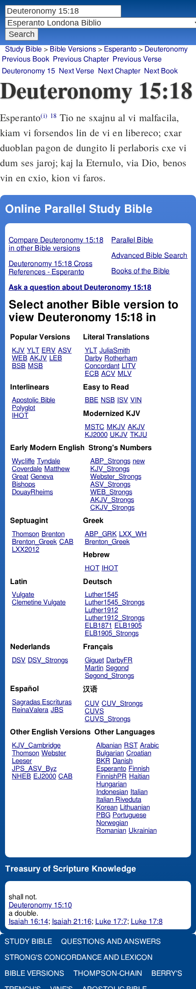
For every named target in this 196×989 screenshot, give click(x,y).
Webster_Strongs (115, 476)
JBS (57, 710)
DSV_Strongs (48, 660)
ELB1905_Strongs (112, 633)
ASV (65, 350)
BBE (91, 400)
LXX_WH (133, 534)
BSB (19, 366)
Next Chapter (119, 71)
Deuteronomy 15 (28, 71)
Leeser (22, 761)
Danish (123, 761)
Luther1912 (101, 610)
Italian (139, 792)
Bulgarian (110, 753)
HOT (92, 568)
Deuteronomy (166, 49)
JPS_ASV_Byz (34, 768)
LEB (55, 358)
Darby (93, 358)
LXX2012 (25, 549)
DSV (19, 660)
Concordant (102, 366)
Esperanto (111, 768)
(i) (44, 115)
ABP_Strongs (110, 461)
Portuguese (129, 815)
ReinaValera (30, 710)
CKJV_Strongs (112, 507)
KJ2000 (96, 434)
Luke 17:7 (111, 921)
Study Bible (23, 49)
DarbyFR (119, 660)
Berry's (166, 973)
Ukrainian (143, 830)
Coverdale (27, 469)
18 (53, 115)
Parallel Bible (132, 240)
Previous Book (25, 59)
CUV (92, 703)
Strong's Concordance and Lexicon (79, 957)
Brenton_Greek (34, 541)
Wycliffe (23, 461)
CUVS (94, 711)
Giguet (94, 660)
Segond (117, 668)
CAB (66, 541)
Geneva (42, 476)
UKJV (119, 434)
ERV (48, 350)
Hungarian (111, 784)
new (139, 461)
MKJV (116, 427)
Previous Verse (137, 59)
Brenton (53, 534)
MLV (125, 373)
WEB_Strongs (111, 492)
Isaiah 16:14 (28, 921)
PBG (103, 815)
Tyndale (48, 461)
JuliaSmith (114, 350)
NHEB (21, 776)
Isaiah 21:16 (72, 921)
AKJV (38, 358)
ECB (92, 373)
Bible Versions (73, 49)
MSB (35, 366)
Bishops (23, 484)
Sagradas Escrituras (42, 702)
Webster (53, 753)
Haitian (139, 776)
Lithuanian (135, 807)
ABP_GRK (101, 534)
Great (20, 476)
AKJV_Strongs (112, 500)
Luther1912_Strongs (114, 618)
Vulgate (23, 594)
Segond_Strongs (109, 675)
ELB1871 (98, 625)
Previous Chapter (81, 59)
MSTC (94, 427)
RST (131, 745)
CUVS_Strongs (107, 719)
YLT (33, 350)
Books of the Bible (140, 271)
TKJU (138, 434)
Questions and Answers (111, 941)
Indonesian (112, 792)
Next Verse (76, 71)
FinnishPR (111, 776)
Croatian (138, 753)
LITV (129, 366)
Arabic (149, 745)
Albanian (109, 745)
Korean (107, 807)
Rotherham (120, 358)
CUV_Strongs (122, 703)
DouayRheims (32, 492)
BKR (103, 761)
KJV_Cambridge (36, 745)
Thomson (25, 534)
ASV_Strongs (110, 484)
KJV (18, 350)
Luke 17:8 (147, 921)
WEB (19, 358)
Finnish (139, 768)
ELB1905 (128, 625)
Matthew (57, 469)
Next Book (161, 71)
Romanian (111, 830)
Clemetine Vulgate (39, 602)
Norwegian (112, 823)
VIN (136, 400)
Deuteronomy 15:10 (40, 905)
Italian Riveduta (118, 799)
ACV (108, 373)
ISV (122, 400)
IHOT (20, 415)
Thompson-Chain (107, 973)
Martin (94, 668)
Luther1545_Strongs (114, 602)
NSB (108, 400)
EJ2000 (44, 776)
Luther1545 (101, 594)
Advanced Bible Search (149, 255)
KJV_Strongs (109, 469)
